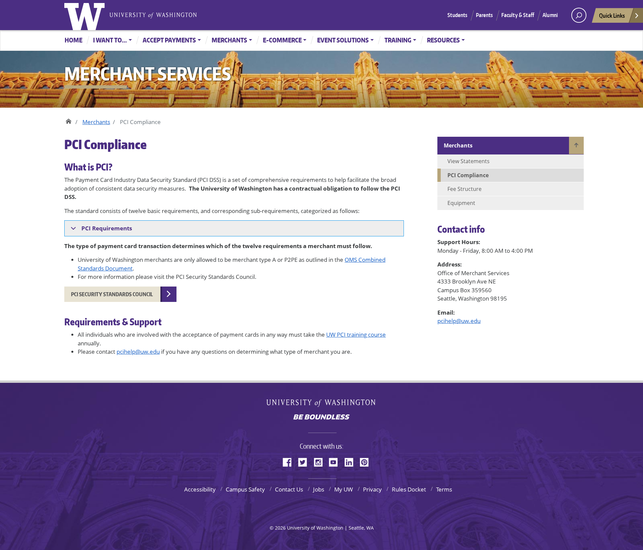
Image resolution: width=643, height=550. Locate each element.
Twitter (305, 461)
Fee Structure (464, 189)
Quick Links (612, 15)
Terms (444, 489)
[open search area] (578, 15)
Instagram (320, 461)
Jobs (318, 489)
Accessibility (200, 489)
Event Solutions (343, 40)
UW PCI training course (356, 334)
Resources (443, 40)
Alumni (550, 15)
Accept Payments (169, 40)
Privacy (372, 489)
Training (397, 40)
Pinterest (367, 461)
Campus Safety (245, 489)
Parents (484, 15)
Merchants (229, 40)
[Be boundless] (321, 418)
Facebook (290, 461)
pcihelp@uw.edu (138, 351)
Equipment (461, 203)
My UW (343, 489)
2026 (280, 528)
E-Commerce (282, 40)
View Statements (468, 161)
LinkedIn (351, 461)
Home (73, 40)
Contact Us (289, 489)
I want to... (110, 40)
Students (457, 15)
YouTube (336, 461)
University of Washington (86, 15)
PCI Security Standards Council (112, 294)
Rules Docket (409, 489)
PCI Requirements (106, 228)
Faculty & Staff (517, 15)
